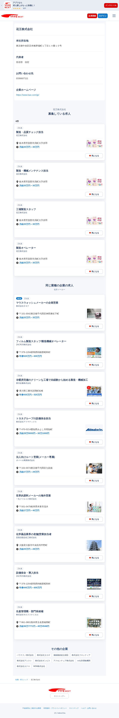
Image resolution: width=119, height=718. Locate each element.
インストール (111, 5)
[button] (61, 5)
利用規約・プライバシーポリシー (55, 708)
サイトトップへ (59, 696)
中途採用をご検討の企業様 (31, 708)
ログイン (102, 16)
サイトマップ (74, 708)
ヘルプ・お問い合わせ (89, 708)
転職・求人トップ (21, 680)
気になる (95, 156)
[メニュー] (114, 16)
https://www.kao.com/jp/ (27, 95)
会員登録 (92, 16)
